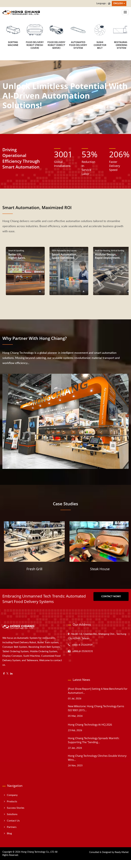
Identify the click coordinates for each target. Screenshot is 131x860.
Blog (9, 833)
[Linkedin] (11, 674)
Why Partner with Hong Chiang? (34, 338)
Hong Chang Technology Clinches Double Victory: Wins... (97, 758)
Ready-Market (122, 852)
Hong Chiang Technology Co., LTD (37, 852)
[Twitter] (7, 674)
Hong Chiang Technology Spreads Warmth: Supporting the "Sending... (93, 740)
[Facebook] (4, 674)
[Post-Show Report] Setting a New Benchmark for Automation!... (97, 691)
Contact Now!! (111, 596)
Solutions (12, 814)
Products (12, 801)
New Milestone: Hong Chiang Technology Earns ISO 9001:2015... (96, 708)
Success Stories (15, 808)
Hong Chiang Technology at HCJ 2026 (90, 724)
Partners (11, 827)
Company (12, 795)
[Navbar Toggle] (125, 12)
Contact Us (13, 820)
